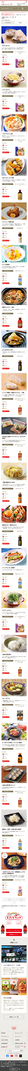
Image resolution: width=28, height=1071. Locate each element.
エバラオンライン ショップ (19, 1046)
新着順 (20, 22)
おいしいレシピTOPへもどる (21, 4)
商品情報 (3, 1033)
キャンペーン (18, 1036)
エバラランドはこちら (14, 930)
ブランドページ (5, 1036)
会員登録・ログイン (14, 934)
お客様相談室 (4, 1043)
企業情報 (17, 1040)
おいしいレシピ (19, 1033)
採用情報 (3, 1047)
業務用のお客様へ (19, 1043)
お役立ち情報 (4, 1040)
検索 (21, 1050)
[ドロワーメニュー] (26, 1)
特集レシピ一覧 (14, 1017)
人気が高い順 (7, 22)
